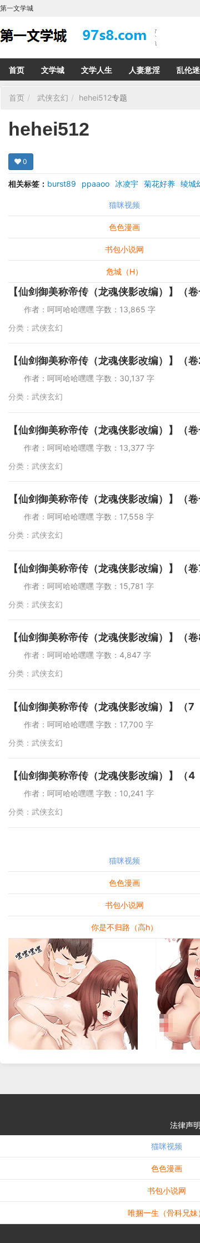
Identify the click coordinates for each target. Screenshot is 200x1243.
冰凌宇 (126, 183)
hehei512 (95, 97)
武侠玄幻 (52, 97)
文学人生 (96, 69)
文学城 (52, 69)
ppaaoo (95, 183)
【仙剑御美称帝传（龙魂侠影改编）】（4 (101, 775)
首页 (16, 69)
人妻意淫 (144, 69)
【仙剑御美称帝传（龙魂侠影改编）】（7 (101, 706)
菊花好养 (159, 183)
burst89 (61, 183)
